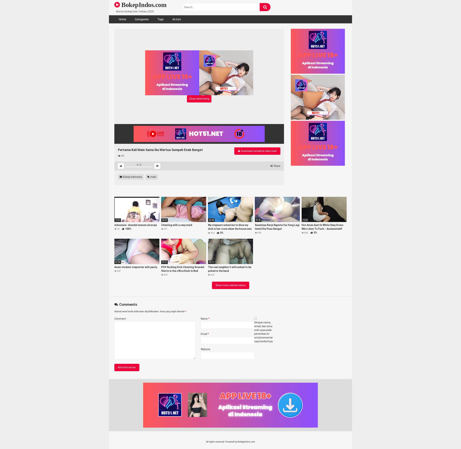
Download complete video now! (259, 151)
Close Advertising (199, 98)
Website (205, 349)
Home (122, 19)
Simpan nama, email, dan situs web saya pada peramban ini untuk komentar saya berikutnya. (263, 332)
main (153, 176)
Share (276, 165)
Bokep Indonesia (132, 176)
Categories (142, 19)
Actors (176, 19)
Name (205, 318)
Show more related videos (231, 285)
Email (205, 334)
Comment (120, 318)
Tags (160, 19)
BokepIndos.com (143, 4)
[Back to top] (449, 438)
